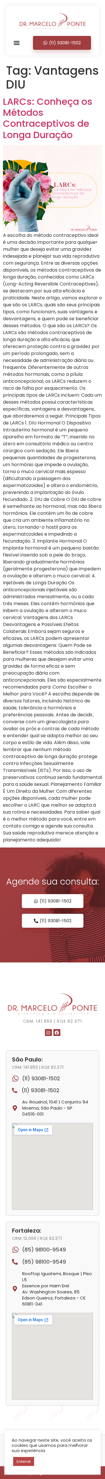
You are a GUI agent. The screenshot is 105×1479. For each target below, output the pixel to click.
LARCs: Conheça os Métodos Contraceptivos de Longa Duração (47, 118)
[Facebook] (56, 1032)
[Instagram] (48, 1032)
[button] (17, 42)
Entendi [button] (24, 1461)
